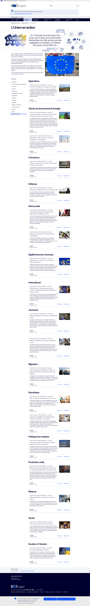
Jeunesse (14, 97)
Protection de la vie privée (49, 591)
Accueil (12, 19)
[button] (59, 100)
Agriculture (14, 81)
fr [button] (52, 5)
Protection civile (15, 107)
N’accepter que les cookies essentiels (66, 599)
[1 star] (11, 570)
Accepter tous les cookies (50, 599)
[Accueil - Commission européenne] (19, 5)
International (14, 95)
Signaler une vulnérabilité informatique (18, 591)
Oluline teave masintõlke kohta (26, 13)
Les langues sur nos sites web (32, 591)
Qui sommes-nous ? (18, 20)
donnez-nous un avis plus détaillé (27, 570)
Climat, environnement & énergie (19, 84)
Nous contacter (40, 589)
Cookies (41, 591)
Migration (14, 100)
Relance (13, 109)
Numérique (14, 102)
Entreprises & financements (57, 20)
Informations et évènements (36, 20)
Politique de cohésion (16, 104)
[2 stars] (12, 570)
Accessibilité (65, 591)
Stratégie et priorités (27, 20)
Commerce (14, 86)
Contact (77, 19)
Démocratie (14, 91)
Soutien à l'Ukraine (16, 113)
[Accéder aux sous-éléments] (22, 19)
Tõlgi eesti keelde (17, 13)
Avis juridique (58, 591)
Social (13, 111)
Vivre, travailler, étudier (69, 20)
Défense (13, 88)
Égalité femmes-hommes (17, 93)
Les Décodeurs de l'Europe (47, 20)
